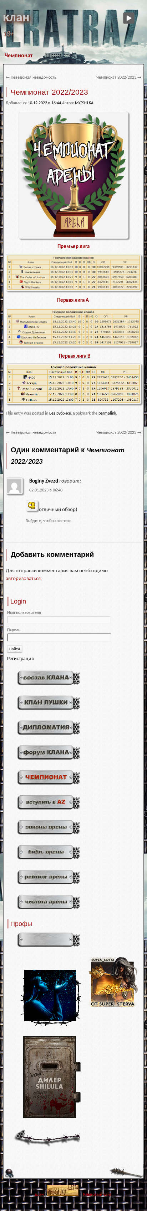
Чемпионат (18, 56)
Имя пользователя (24, 613)
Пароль (13, 630)
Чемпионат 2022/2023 (118, 77)
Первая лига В (74, 356)
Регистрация (20, 659)
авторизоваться (23, 578)
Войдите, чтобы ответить (48, 521)
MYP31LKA (84, 103)
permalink (107, 413)
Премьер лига (73, 246)
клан (16, 18)
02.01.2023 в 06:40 (45, 490)
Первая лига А (73, 300)
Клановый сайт (97, 1194)
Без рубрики (60, 413)
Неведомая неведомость (31, 77)
